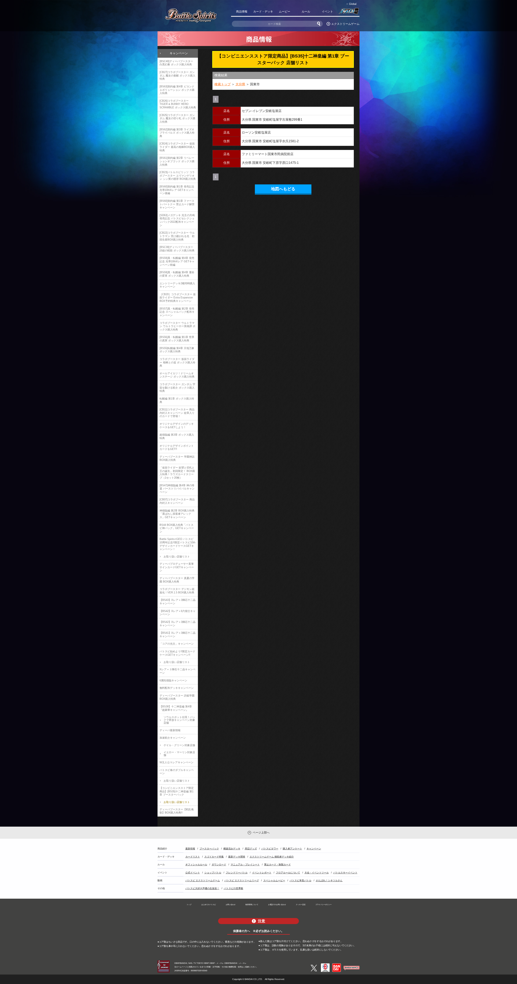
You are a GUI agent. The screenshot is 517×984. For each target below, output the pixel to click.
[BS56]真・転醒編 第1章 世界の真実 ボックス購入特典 (177, 339)
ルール (306, 11)
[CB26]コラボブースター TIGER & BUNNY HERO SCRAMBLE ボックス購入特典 (178, 104)
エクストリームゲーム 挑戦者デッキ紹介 (272, 856)
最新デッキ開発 (236, 856)
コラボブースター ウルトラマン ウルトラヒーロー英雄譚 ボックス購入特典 (177, 326)
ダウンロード (219, 864)
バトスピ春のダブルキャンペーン (177, 772)
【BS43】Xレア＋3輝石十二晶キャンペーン (177, 601)
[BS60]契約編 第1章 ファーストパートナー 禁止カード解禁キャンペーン (177, 204)
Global (352, 3)
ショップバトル (212, 872)
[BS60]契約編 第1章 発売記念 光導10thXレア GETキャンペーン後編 (177, 190)
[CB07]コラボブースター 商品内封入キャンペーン (177, 501)
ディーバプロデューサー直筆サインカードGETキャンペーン (177, 567)
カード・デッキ (263, 11)
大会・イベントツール (317, 872)
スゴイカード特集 (214, 856)
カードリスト (192, 856)
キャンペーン (179, 53)
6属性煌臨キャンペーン (173, 680)
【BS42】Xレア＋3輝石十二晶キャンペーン (177, 623)
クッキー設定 (301, 904)
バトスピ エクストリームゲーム (202, 880)
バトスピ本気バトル (300, 880)
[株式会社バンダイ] (336, 965)
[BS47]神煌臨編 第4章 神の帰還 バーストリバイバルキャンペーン (177, 489)
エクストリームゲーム (345, 23)
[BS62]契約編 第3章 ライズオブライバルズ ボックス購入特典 (177, 133)
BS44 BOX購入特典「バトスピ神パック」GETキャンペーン (177, 528)
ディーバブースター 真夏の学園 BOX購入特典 (177, 580)
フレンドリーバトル (237, 872)
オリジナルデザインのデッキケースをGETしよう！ (177, 425)
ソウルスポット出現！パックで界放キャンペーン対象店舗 (179, 720)
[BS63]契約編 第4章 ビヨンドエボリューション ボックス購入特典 (177, 90)
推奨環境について (251, 904)
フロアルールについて (288, 872)
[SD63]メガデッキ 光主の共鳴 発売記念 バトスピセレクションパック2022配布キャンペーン (177, 220)
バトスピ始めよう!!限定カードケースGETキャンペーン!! (177, 653)
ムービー (284, 11)
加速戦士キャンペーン (173, 737)
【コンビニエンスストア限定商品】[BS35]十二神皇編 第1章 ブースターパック (177, 791)
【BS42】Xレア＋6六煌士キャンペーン (177, 613)
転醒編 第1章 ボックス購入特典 (177, 400)
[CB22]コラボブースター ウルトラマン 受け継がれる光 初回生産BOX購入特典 (177, 236)
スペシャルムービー (274, 880)
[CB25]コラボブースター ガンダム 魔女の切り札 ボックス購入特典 (177, 118)
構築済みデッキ (231, 848)
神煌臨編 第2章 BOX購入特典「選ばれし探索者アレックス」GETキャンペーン (177, 514)
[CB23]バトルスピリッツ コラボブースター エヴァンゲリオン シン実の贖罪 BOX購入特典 (178, 175)
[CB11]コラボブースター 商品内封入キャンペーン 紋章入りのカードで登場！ (177, 413)
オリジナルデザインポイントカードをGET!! (177, 447)
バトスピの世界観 (233, 888)
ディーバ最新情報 (170, 730)
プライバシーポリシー (323, 904)
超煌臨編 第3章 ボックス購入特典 (177, 436)
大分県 (240, 84)
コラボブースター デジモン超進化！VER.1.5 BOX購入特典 (177, 591)
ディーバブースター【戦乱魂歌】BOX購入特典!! (177, 811)
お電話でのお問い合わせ (277, 904)
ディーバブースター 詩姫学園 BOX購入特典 (177, 697)
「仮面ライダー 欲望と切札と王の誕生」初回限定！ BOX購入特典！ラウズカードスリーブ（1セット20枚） (177, 472)
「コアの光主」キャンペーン (177, 643)
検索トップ (222, 84)
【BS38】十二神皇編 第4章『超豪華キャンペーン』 (176, 708)
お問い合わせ (230, 904)
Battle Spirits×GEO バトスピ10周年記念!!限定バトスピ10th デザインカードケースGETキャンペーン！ (177, 544)
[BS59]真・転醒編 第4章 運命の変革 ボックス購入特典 (177, 274)
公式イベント (192, 872)
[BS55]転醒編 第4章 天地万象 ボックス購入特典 (177, 350)
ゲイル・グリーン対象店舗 (179, 745)
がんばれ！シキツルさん (329, 880)
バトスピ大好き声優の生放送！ (202, 888)
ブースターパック (209, 848)
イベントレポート (261, 872)
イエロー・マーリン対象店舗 (179, 754)
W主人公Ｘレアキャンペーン (176, 762)
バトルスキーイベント (345, 872)
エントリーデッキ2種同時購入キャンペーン (177, 285)
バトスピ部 (348, 12)
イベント (327, 11)
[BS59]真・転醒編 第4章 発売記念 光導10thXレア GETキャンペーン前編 (177, 261)
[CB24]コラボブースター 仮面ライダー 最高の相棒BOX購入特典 (177, 147)
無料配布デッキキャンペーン (177, 687)
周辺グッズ (251, 848)
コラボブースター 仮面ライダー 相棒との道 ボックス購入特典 (177, 362)
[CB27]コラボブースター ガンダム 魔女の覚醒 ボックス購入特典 (177, 75)
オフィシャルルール (196, 864)
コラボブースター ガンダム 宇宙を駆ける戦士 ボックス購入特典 (177, 387)
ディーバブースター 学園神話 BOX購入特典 (177, 458)
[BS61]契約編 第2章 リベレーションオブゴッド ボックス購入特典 (177, 161)
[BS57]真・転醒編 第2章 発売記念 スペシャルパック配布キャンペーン (177, 312)
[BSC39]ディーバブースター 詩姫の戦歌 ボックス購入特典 (177, 249)
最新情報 (190, 848)
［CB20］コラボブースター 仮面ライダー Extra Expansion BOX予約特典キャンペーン (178, 297)
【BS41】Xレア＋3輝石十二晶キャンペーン (177, 634)
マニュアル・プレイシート (245, 864)
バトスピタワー (269, 848)
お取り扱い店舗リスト (177, 556)
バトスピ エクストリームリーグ (241, 880)
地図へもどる (283, 189)
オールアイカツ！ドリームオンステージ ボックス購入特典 (177, 375)
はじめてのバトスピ (208, 904)
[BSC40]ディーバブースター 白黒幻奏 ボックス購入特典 (176, 63)
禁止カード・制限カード (277, 864)
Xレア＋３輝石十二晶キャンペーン (177, 671)
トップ (189, 904)
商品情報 (241, 11)
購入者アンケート (292, 848)
